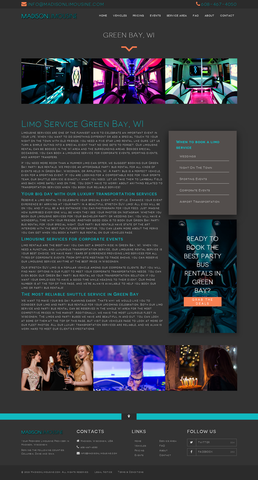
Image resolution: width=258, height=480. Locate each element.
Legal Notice (103, 472)
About (209, 15)
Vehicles (120, 15)
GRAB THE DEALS (202, 301)
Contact (227, 15)
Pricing (138, 15)
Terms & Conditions (131, 472)
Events (155, 15)
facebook (205, 452)
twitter (204, 442)
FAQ (196, 15)
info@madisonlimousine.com (66, 4)
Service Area (177, 15)
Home (103, 15)
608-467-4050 (219, 4)
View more (57, 81)
